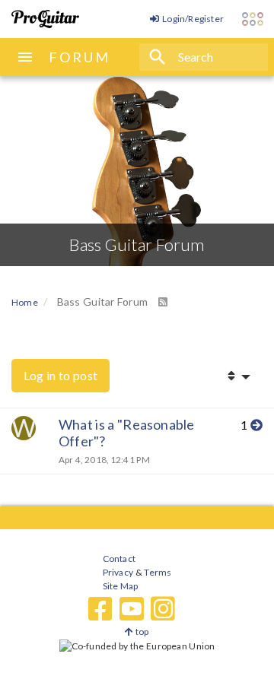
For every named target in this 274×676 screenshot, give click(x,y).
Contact (119, 558)
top (141, 631)
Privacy (118, 572)
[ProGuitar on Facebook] (100, 609)
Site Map (121, 586)
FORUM (79, 57)
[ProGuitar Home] (45, 19)
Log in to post (60, 375)
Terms (157, 572)
